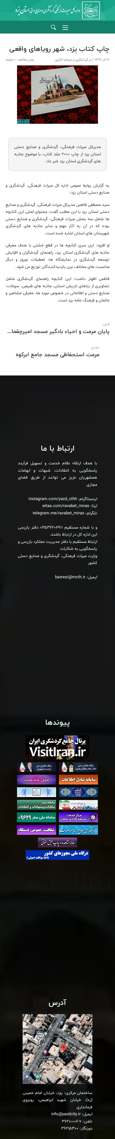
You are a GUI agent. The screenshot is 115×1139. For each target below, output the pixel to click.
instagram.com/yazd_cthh (52, 499)
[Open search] (53, 27)
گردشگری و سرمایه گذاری (71, 60)
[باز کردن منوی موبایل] (65, 27)
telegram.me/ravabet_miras (58, 513)
